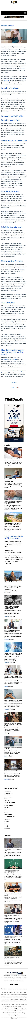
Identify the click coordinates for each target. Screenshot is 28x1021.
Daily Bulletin (7, 807)
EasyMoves (6, 80)
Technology (6, 616)
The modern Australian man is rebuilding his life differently (13, 748)
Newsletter (15, 1012)
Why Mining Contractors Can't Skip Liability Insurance (12, 958)
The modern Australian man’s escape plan (12, 771)
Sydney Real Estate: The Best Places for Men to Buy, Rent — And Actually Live (12, 524)
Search (13, 1008)
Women (6, 812)
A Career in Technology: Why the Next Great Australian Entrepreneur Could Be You (13, 677)
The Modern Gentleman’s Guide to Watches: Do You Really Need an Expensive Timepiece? (11, 607)
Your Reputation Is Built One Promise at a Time (13, 850)
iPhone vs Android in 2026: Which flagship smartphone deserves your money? (13, 701)
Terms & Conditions (7, 1012)
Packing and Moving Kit (17, 371)
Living (5, 756)
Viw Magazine (7, 819)
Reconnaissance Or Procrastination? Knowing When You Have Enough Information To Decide (12, 872)
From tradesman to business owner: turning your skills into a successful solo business (12, 894)
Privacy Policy (22, 1012)
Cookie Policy (23, 1008)
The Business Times (8, 793)
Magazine (6, 639)
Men (5, 810)
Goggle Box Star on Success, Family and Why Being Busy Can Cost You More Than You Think (13, 725)
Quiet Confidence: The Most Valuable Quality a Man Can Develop (12, 631)
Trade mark (8, 1008)
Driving (5, 798)
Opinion (6, 686)
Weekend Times (7, 795)
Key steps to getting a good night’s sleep (12, 458)
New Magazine (7, 828)
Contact (18, 1008)
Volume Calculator (6, 372)
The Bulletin (6, 826)
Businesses (6, 821)
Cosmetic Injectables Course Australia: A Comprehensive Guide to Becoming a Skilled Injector (13, 502)
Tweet (12, 387)
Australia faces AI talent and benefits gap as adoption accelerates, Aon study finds (13, 654)
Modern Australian (8, 814)
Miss (5, 809)
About (3, 1008)
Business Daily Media (8, 805)
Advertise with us (19, 1010)
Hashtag (6, 825)
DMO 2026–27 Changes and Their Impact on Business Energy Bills (13, 937)
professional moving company (9, 359)
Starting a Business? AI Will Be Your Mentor (11, 916)
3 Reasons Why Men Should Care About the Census (12, 582)
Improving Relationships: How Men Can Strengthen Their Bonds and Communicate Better (12, 480)
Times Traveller (7, 791)
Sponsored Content (10, 1010)
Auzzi (5, 823)
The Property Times (8, 796)
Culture (6, 590)
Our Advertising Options (14, 1015)
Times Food (6, 800)
